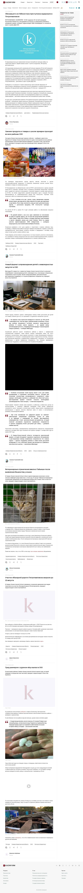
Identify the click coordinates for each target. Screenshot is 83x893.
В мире (5, 889)
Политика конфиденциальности (39, 882)
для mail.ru (27, 113)
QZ (64, 2)
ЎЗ (75, 2)
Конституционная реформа (45, 7)
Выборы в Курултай (11, 246)
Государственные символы (38, 884)
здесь (41, 644)
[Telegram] (14, 116)
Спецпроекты (35, 7)
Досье (29, 7)
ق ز (73, 2)
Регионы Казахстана (41, 556)
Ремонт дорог (22, 652)
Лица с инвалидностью (39, 450)
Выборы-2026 (56, 7)
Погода (8, 851)
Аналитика (45, 2)
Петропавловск (35, 649)
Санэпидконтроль (11, 559)
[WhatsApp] (10, 116)
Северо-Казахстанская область (14, 113)
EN (68, 2)
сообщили (23, 718)
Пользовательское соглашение (39, 879)
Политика (5, 882)
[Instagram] (6, 116)
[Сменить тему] (58, 2)
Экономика (5, 887)
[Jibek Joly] (72, 8)
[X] (21, 116)
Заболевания (21, 559)
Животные (30, 559)
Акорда (9, 7)
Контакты (64, 882)
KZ (62, 2)
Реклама (64, 884)
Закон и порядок (23, 7)
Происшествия (6, 879)
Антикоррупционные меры (38, 887)
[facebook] (66, 872)
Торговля (40, 243)
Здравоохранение (11, 556)
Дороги (8, 649)
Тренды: (5, 7)
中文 (71, 2)
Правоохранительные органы (40, 113)
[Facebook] (17, 116)
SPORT (51, 2)
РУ (66, 2)
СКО (35, 243)
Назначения (15, 7)
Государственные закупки (38, 889)
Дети (30, 450)
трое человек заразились (37, 551)
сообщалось (18, 844)
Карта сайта (64, 879)
